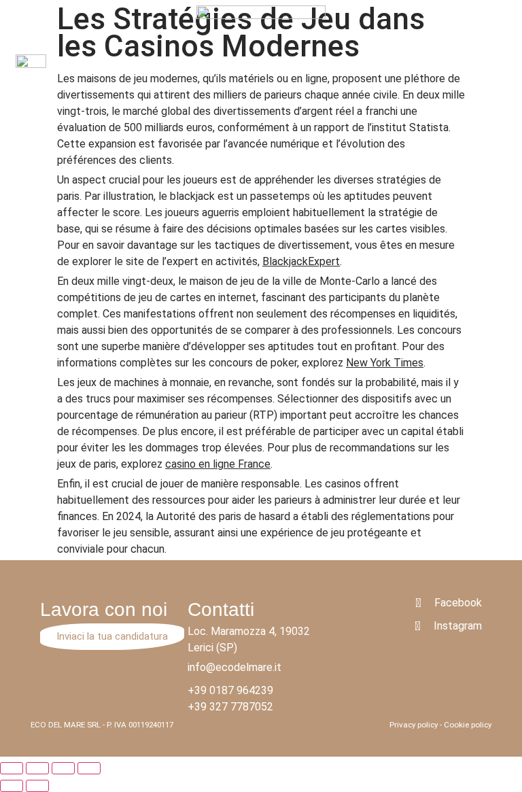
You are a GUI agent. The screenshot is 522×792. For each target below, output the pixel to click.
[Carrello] (499, 69)
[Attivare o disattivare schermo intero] (63, 768)
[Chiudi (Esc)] (11, 768)
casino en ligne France (218, 464)
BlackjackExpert (301, 261)
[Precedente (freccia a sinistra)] (11, 786)
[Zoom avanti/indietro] (89, 768)
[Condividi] (37, 768)
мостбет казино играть (181, 7)
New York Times (384, 362)
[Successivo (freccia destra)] (37, 786)
